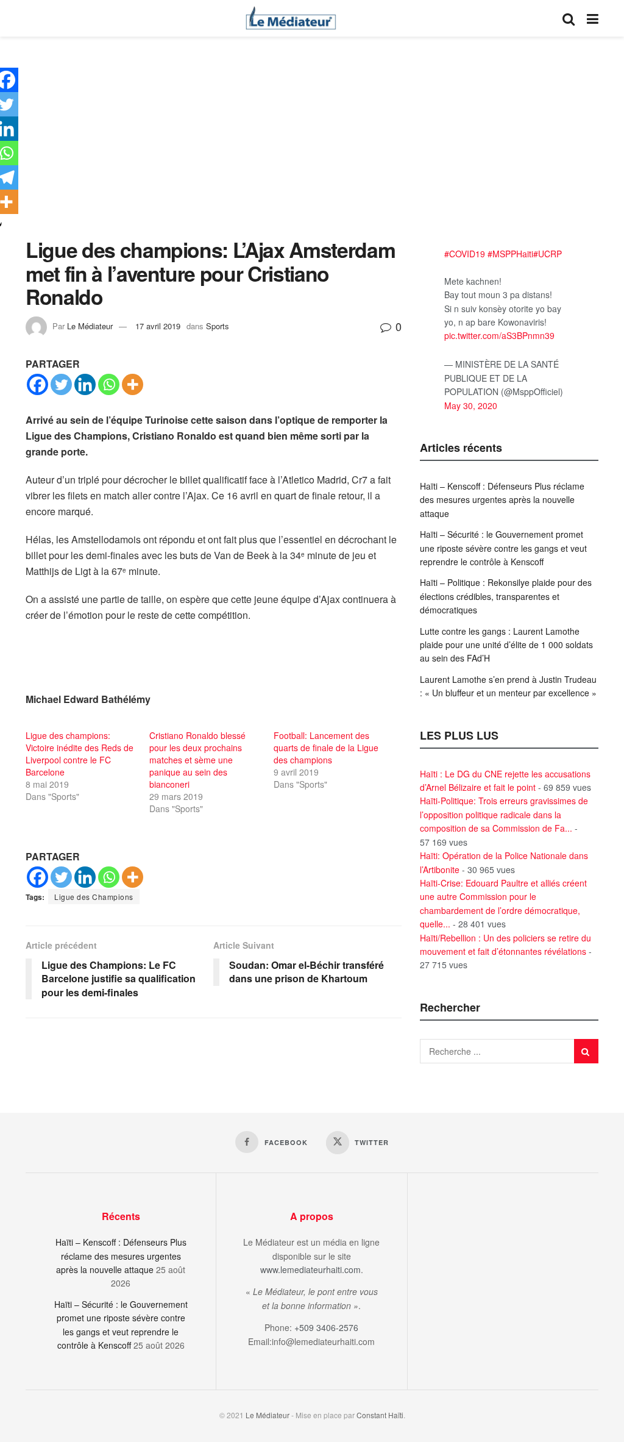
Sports (217, 326)
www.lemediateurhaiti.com (310, 1269)
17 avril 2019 (157, 326)
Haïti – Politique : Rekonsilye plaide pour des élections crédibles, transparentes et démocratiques (506, 596)
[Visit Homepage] (291, 18)
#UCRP (547, 254)
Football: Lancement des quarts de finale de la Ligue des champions (326, 747)
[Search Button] (568, 18)
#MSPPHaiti (510, 254)
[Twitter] (61, 384)
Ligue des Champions (93, 896)
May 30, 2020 (470, 405)
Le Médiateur (90, 326)
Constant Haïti (379, 1415)
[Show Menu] (592, 18)
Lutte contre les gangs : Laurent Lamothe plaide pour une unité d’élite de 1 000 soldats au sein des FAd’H (506, 645)
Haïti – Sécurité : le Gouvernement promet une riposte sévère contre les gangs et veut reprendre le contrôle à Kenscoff (503, 548)
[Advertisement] (312, 146)
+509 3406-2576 (326, 1327)
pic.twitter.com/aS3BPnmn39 (499, 335)
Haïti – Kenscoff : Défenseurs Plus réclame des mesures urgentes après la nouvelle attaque (502, 499)
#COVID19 (464, 254)
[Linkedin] (85, 384)
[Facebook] (37, 384)
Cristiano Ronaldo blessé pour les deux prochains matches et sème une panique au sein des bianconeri (197, 759)
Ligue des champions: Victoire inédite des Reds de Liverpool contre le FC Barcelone (79, 753)
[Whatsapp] (108, 384)
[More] (132, 384)
